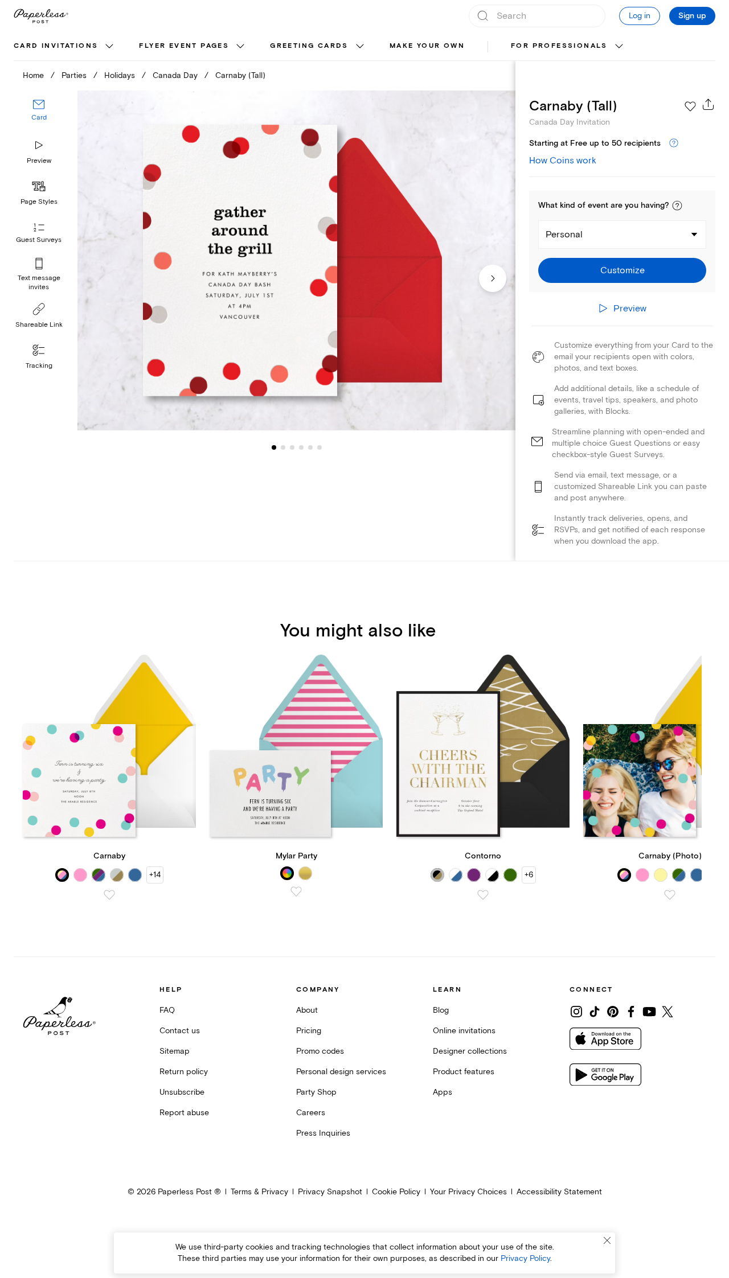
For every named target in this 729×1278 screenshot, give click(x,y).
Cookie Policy (396, 1192)
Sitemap (174, 1051)
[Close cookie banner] (607, 1240)
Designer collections (470, 1051)
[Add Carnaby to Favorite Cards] (109, 895)
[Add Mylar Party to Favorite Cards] (296, 891)
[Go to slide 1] (274, 447)
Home (33, 75)
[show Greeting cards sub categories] (360, 46)
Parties (74, 75)
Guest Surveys (39, 240)
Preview (39, 161)
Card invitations (56, 46)
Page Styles (39, 202)
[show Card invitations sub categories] (109, 46)
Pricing (308, 1030)
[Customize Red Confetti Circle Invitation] (296, 261)
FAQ (167, 1010)
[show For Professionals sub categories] (619, 46)
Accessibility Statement (559, 1192)
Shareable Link (39, 324)
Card (39, 118)
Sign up (692, 16)
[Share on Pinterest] (613, 1011)
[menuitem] (65, 46)
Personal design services (341, 1071)
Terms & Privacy (259, 1192)
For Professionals (559, 46)
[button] (677, 205)
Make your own (427, 46)
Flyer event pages (184, 46)
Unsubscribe (181, 1092)
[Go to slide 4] (292, 447)
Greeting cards (309, 46)
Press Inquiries (323, 1133)
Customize (622, 270)
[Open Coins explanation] (674, 143)
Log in (639, 15)
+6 (529, 875)
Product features (463, 1071)
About (307, 1010)
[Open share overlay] (708, 104)
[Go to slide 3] (283, 447)
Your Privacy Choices (468, 1192)
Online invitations (464, 1030)
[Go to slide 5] (301, 447)
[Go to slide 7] (319, 447)
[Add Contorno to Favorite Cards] (483, 895)
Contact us (179, 1030)
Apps (442, 1092)
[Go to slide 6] (310, 447)
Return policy (183, 1071)
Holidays (119, 75)
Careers (310, 1112)
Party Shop (316, 1092)
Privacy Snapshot (330, 1192)
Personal (564, 234)
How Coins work (562, 160)
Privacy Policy (525, 1258)
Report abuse (184, 1112)
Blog (441, 1010)
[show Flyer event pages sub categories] (240, 46)
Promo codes (320, 1051)
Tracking (39, 365)
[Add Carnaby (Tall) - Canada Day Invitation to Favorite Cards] (690, 106)
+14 (155, 875)
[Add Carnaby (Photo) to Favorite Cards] (670, 895)
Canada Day (175, 75)
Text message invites (39, 282)
